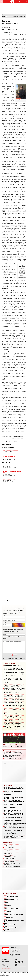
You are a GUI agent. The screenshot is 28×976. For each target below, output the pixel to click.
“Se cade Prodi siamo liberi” (18, 438)
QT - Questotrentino (9, 847)
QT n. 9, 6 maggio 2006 (10, 475)
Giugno (9, 916)
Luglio (13, 913)
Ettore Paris (7, 474)
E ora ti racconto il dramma (11, 856)
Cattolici (11, 441)
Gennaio (11, 898)
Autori (3, 965)
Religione (16, 441)
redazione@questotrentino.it (16, 954)
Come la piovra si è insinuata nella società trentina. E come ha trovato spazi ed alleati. (14, 690)
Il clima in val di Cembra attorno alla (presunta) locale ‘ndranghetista (14, 674)
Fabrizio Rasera (8, 32)
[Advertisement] (14, 541)
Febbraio (11, 895)
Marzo (11, 927)
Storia (21, 441)
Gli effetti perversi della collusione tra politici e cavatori (14, 723)
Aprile (9, 924)
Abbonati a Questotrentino (11, 751)
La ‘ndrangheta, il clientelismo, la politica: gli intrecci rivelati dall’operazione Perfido (14, 685)
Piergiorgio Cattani (8, 480)
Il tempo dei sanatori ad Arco (11, 860)
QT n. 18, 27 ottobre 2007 (11, 15)
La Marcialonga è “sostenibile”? (12, 844)
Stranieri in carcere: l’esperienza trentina (12, 436)
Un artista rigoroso (9, 855)
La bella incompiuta (9, 858)
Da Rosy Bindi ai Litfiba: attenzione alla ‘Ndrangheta (14, 728)
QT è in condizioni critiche (10, 745)
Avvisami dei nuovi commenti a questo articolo (13, 637)
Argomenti (4, 964)
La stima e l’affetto (9, 845)
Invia (14, 654)
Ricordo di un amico (9, 861)
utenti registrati (7, 610)
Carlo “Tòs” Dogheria (9, 457)
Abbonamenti (5, 966)
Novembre (7, 904)
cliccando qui (13, 631)
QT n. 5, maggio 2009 (9, 481)
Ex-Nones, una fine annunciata (12, 866)
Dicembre (7, 901)
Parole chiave (5, 962)
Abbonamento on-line (6, 968)
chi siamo (12, 955)
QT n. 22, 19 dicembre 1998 (10, 467)
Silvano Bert (7, 466)
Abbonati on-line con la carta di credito (13, 758)
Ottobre (11, 907)
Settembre (8, 910)
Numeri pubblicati (5, 961)
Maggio (14, 920)
